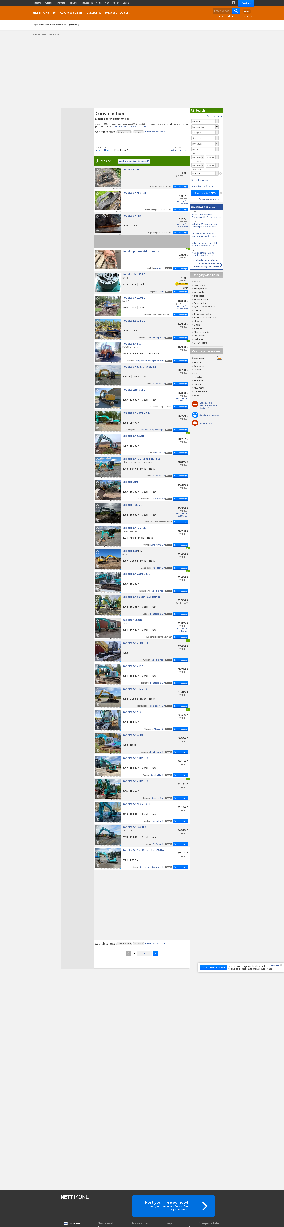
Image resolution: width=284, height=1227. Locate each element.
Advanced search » (155, 131)
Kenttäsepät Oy (157, 337)
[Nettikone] (40, 12)
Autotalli (48, 2)
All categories (234, 16)
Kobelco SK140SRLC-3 (142, 835)
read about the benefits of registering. (59, 24)
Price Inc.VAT (121, 150)
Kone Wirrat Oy (157, 544)
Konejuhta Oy (158, 821)
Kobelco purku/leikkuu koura (142, 259)
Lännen (197, 384)
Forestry (198, 310)
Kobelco (198, 376)
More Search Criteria (202, 185)
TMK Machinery (158, 498)
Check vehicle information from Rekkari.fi (208, 405)
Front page (54, 13)
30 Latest (111, 12)
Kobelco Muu (142, 177)
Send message (180, 186)
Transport (199, 295)
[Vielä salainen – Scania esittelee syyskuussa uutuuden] (206, 252)
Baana (126, 2)
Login (246, 11)
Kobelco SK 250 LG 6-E (142, 582)
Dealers (125, 12)
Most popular (200, 288)
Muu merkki (200, 387)
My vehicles (205, 422)
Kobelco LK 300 (142, 351)
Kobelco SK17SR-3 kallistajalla (142, 466)
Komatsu (198, 380)
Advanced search (71, 12)
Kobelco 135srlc (142, 628)
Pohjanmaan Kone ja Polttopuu (150, 360)
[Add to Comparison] (99, 183)
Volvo (197, 394)
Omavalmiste (200, 391)
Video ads (199, 292)
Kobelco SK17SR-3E (142, 535)
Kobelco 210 (142, 489)
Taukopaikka (93, 12)
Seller (98, 147)
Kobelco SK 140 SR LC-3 (142, 766)
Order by (176, 147)
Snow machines (202, 299)
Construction (200, 303)
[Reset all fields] (221, 193)
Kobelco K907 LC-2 (142, 328)
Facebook (233, 2)
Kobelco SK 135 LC (142, 282)
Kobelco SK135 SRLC (142, 697)
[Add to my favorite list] (97, 170)
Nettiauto (37, 2)
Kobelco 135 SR (142, 512)
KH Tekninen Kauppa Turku (152, 867)
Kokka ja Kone (158, 590)
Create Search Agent (213, 967)
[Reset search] (220, 173)
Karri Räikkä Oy (158, 775)
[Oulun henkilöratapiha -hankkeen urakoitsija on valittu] (206, 233)
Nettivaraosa (87, 2)
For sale (216, 16)
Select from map (199, 179)
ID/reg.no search (214, 116)
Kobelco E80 (142, 558)
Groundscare (200, 342)
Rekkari (116, 2)
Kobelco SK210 (142, 720)
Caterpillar (199, 365)
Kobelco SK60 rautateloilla (142, 374)
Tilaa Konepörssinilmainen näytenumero (206, 263)
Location (246, 16)
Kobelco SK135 (142, 223)
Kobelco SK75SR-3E (142, 200)
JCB (195, 373)
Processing (199, 335)
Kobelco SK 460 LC (142, 743)
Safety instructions (209, 414)
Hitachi (197, 369)
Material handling (202, 331)
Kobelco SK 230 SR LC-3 (142, 789)
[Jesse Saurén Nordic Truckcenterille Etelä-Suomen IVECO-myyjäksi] (206, 214)
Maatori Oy (159, 452)
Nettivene (73, 2)
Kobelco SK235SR (142, 443)
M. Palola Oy (159, 383)
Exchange (199, 339)
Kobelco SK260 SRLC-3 (142, 812)
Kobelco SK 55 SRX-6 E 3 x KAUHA (142, 858)
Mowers (198, 321)
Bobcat (197, 362)
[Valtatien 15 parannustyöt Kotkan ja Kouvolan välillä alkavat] (206, 224)
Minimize (275, 965)
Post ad (246, 3)
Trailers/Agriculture (203, 313)
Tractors (198, 328)
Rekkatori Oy (159, 567)
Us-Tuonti (160, 291)
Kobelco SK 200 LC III (142, 651)
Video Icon (107, 673)
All (96, 150)
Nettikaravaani (102, 2)
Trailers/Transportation (205, 317)
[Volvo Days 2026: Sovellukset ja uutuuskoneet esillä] (206, 243)
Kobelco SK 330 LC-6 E (142, 420)
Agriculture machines (204, 306)
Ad (105, 147)
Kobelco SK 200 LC (142, 305)
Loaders (144, 126)
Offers (197, 324)
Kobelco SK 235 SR (142, 674)
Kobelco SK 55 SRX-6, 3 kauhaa (142, 605)
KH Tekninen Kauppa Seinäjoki (151, 429)
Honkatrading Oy (157, 706)
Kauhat (197, 281)
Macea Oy (160, 268)
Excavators (135, 126)
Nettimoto (60, 2)
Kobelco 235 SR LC (142, 397)
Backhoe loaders (122, 126)
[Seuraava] (155, 953)
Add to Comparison (97, 184)
